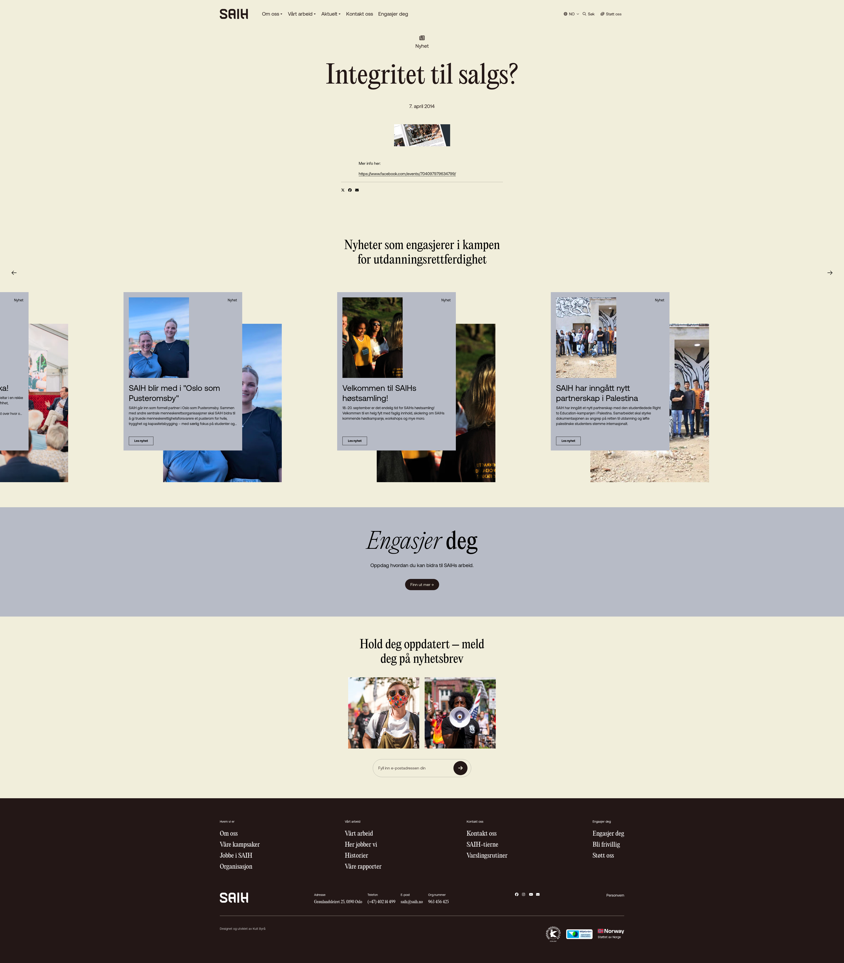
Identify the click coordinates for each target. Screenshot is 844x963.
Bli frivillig (606, 844)
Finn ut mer (422, 584)
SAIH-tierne (482, 844)
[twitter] (343, 190)
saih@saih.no (412, 902)
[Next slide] (830, 272)
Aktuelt (329, 14)
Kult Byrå (259, 928)
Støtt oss (603, 855)
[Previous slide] (14, 272)
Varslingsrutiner (487, 855)
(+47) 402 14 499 (381, 902)
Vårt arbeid (300, 14)
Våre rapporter (363, 866)
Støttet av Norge (609, 937)
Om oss (270, 14)
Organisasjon (236, 866)
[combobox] (571, 14)
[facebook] (350, 190)
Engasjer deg (393, 14)
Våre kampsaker (240, 844)
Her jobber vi (361, 844)
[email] (357, 190)
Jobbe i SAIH (236, 855)
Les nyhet (355, 441)
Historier (356, 855)
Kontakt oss (359, 14)
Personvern (615, 895)
